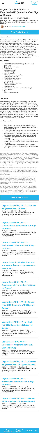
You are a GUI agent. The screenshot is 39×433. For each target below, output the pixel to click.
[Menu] (2, 2)
